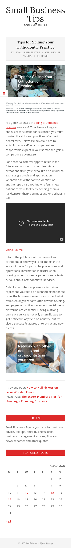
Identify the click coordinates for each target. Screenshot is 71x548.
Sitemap (49, 543)
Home (44, 56)
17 (9, 499)
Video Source (14, 250)
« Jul (8, 521)
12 (26, 492)
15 (52, 492)
